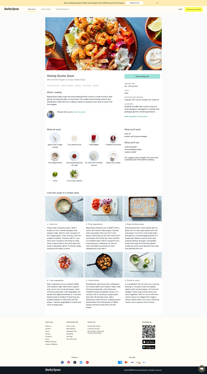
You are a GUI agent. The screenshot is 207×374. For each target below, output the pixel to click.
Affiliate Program (51, 341)
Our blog (69, 336)
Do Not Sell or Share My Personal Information (96, 332)
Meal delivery (70, 329)
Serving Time (130, 83)
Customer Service (62, 9)
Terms (47, 331)
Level (127, 90)
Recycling (69, 334)
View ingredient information (136, 116)
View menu (32, 9)
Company (48, 336)
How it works (45, 9)
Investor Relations (51, 344)
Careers (48, 329)
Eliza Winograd (80, 112)
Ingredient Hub (71, 331)
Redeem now (134, 3)
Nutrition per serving (134, 97)
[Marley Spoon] (53, 370)
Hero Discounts (71, 339)
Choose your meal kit (194, 9)
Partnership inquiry (94, 326)
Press (47, 339)
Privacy (47, 334)
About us (48, 326)
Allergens (129, 104)
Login (180, 9)
